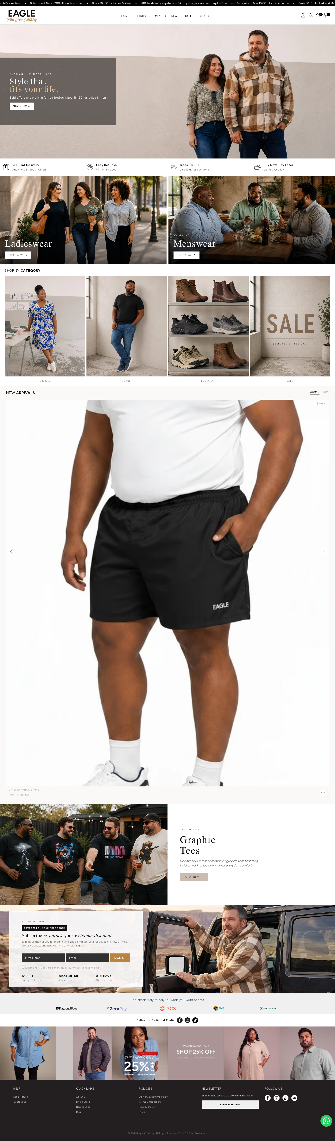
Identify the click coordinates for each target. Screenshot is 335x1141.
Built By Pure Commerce (193, 1133)
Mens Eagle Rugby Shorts (24, 790)
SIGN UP (120, 958)
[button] (303, 15)
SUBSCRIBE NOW (230, 1104)
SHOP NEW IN (194, 876)
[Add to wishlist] (322, 793)
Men (326, 392)
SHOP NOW (22, 106)
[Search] (310, 15)
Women (314, 392)
